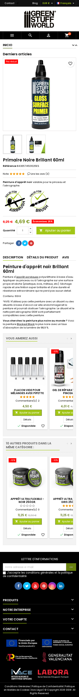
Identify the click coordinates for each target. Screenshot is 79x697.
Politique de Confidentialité (47, 686)
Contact (9, 3)
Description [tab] (13, 257)
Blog (35, 3)
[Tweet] (25, 243)
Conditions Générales (17, 686)
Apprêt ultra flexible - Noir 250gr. (27, 500)
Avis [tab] (65, 257)
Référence (9, 166)
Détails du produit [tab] (42, 257)
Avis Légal (37, 689)
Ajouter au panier (55, 230)
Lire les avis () (40, 174)
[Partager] (19, 243)
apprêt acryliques (27, 277)
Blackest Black (26, 324)
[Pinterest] (31, 243)
